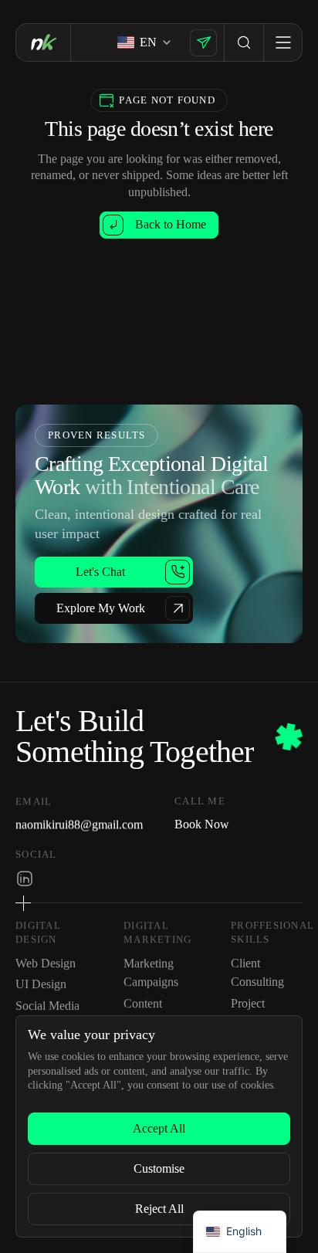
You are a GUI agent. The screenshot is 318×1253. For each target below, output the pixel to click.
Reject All (159, 1208)
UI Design (40, 984)
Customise (159, 1168)
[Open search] (244, 42)
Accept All (159, 1128)
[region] (159, 1126)
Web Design (45, 963)
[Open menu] (282, 42)
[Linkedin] (24, 878)
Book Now (201, 823)
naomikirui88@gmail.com (79, 823)
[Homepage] (43, 42)
